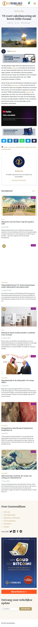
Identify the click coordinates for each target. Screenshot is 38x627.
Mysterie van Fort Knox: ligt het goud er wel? (17, 223)
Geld (2, 330)
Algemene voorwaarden (12, 518)
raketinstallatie (20, 147)
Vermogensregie (9, 515)
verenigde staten (6, 149)
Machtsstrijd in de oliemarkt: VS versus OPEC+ (17, 382)
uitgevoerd (15, 68)
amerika (5, 147)
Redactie (13, 51)
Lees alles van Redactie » (19, 180)
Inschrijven (25, 609)
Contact (6, 527)
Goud (2, 219)
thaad (34, 147)
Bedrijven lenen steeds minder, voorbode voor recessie (18, 334)
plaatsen (28, 92)
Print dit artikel (26, 23)
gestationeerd (15, 85)
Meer (33, 191)
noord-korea (11, 147)
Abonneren (7, 524)
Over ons (7, 512)
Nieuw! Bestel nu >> (19, 592)
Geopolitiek (19, 11)
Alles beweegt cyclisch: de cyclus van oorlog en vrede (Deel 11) (16, 477)
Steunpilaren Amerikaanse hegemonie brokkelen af (17, 429)
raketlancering (28, 147)
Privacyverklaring (9, 521)
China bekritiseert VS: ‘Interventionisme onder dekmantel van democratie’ (18, 286)
